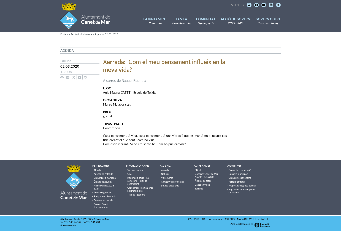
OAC (129, 173)
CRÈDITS (230, 219)
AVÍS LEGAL (200, 219)
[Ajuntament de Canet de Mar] (85, 27)
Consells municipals (238, 173)
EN (237, 5)
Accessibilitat (216, 219)
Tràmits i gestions (136, 194)
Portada (64, 34)
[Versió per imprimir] (62, 77)
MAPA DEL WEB (245, 219)
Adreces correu (68, 225)
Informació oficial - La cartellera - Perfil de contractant (138, 180)
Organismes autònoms (240, 177)
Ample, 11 (79, 219)
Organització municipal (105, 177)
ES (231, 5)
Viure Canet (167, 177)
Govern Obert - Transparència (101, 206)
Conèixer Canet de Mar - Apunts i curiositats (207, 175)
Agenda (98, 34)
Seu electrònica (135, 170)
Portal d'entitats (237, 181)
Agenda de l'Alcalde (103, 173)
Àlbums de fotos (203, 180)
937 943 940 (71, 222)
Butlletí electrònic (170, 185)
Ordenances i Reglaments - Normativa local (140, 189)
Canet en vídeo (202, 184)
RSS (189, 219)
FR (242, 5)
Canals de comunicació (240, 170)
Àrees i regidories (102, 192)
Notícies (165, 173)
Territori (75, 34)
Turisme (199, 188)
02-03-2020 (111, 34)
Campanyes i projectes (172, 181)
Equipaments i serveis (105, 196)
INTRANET (262, 219)
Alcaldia (97, 170)
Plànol (198, 170)
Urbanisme (86, 34)
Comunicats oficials (103, 200)
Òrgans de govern (103, 181)
